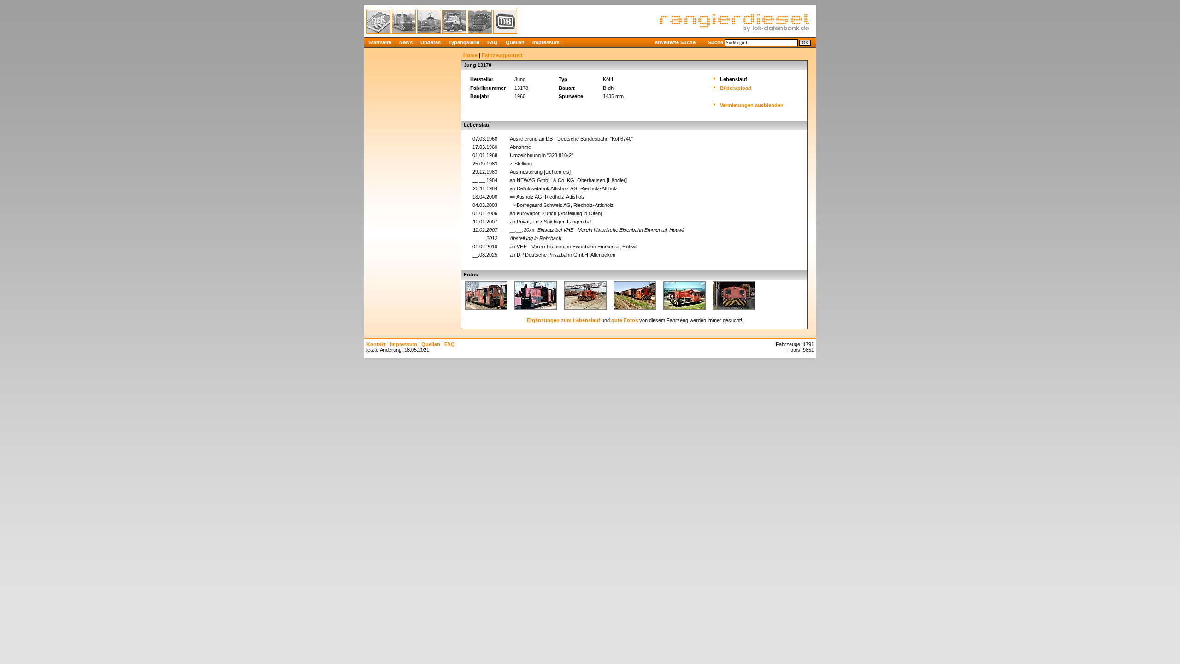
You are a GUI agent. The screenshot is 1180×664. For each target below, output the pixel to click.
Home (470, 55)
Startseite (379, 42)
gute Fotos (624, 320)
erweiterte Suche (675, 42)
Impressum (546, 42)
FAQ (492, 42)
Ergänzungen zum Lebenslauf (563, 320)
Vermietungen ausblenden (752, 105)
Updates (430, 42)
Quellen (515, 42)
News (406, 42)
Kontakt (376, 344)
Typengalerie (463, 42)
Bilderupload (735, 88)
